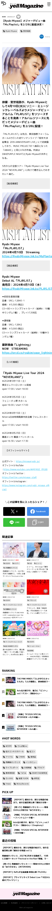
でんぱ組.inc (22, 746)
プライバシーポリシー (29, 903)
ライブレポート (12, 767)
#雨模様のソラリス (11, 568)
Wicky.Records (23, 784)
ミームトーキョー (34, 646)
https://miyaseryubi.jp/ (28, 461)
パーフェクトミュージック (13, 605)
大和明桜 (27, 767)
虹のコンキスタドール (15, 751)
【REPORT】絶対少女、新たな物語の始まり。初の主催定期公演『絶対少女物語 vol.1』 (25, 849)
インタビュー (31, 762)
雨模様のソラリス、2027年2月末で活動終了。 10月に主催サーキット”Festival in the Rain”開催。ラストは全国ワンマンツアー (14, 573)
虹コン (32, 751)
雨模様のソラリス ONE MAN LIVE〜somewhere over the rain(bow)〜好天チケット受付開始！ (13, 615)
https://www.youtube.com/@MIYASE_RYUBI (25, 469)
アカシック (32, 600)
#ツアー (16, 563)
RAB (30, 563)
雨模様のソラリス (10, 609)
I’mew (8, 784)
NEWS (4, 17)
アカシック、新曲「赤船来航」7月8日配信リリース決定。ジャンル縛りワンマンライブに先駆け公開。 (37, 610)
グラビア (40, 767)
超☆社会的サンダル (11, 646)
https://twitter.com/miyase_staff (19, 477)
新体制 (31, 651)
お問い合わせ (46, 903)
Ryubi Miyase (11, 31)
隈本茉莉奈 (10, 773)
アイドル (9, 757)
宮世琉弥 (26, 31)
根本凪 (33, 757)
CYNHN (22, 757)
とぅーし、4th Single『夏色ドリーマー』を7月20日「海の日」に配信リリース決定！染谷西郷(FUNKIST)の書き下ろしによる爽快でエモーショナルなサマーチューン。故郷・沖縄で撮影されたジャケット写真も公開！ (37, 569)
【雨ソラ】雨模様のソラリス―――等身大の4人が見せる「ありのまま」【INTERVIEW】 (26, 865)
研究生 (37, 778)
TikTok (23, 773)
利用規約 (14, 903)
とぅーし (39, 563)
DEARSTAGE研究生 (39, 773)
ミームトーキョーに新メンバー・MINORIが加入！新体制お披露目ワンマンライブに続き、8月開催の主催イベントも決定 (38, 656)
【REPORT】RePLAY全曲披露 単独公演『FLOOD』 (24, 872)
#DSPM (7, 563)
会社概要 (4, 903)
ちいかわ (9, 778)
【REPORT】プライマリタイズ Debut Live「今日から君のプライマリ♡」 (26, 878)
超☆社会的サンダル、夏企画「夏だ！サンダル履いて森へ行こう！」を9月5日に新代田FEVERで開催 (14, 652)
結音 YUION (23, 778)
